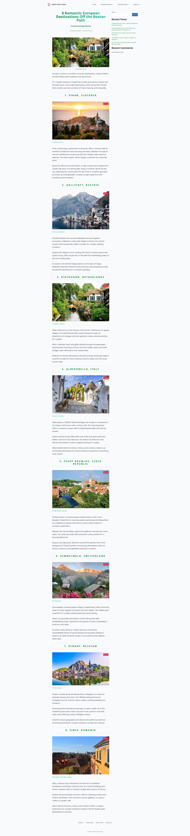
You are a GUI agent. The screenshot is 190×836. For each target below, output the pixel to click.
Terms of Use (99, 822)
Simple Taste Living (59, 4)
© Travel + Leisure (58, 324)
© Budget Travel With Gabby (62, 777)
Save (106, 104)
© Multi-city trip (57, 142)
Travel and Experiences (81, 26)
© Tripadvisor (57, 601)
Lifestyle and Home (106, 4)
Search (113, 12)
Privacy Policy (89, 822)
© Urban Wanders (58, 232)
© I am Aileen (57, 688)
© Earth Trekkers (58, 416)
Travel (94, 4)
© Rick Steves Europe (59, 511)
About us (136, 4)
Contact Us (109, 822)
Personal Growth (122, 4)
